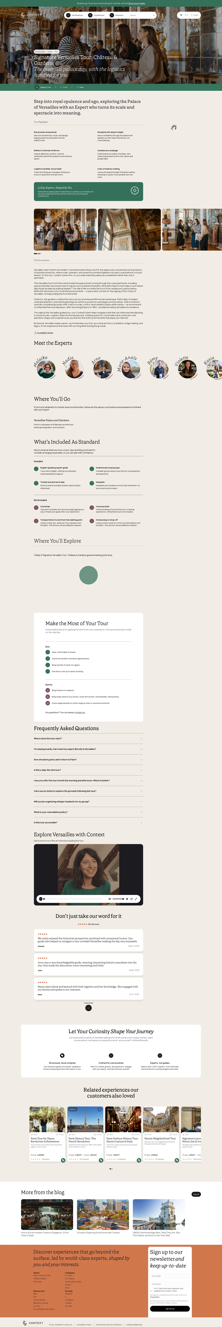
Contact (36, 1306)
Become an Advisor (40, 1303)
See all (196, 1194)
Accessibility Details (45, 333)
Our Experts (70, 1278)
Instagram (69, 1300)
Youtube (68, 1306)
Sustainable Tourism (73, 1281)
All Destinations (40, 52)
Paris (56, 52)
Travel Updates (39, 1300)
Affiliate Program (40, 1278)
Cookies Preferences (134, 1324)
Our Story (69, 1275)
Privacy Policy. (155, 1297)
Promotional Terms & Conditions (109, 1324)
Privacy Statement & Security (60, 1324)
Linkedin (68, 1303)
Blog (35, 1293)
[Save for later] (61, 1109)
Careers (68, 1284)
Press (67, 1288)
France (50, 52)
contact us (80, 712)
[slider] (72, 899)
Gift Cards (37, 1281)
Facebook (68, 1293)
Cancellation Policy (84, 1324)
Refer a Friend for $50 (41, 1275)
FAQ (35, 1297)
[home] (32, 17)
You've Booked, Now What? (44, 1309)
